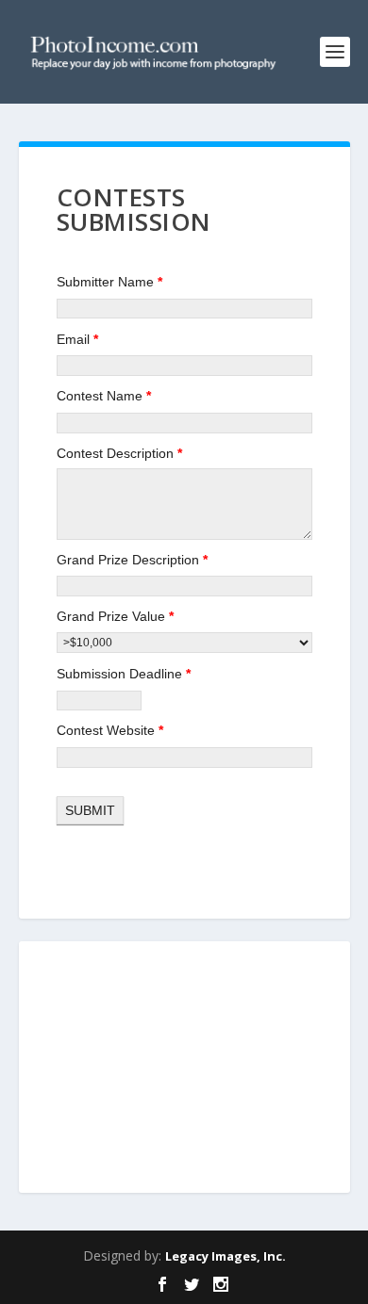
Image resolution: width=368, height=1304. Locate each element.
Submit (90, 810)
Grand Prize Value (115, 616)
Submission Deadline (124, 673)
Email (77, 339)
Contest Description (119, 453)
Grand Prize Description (132, 559)
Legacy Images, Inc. (225, 1255)
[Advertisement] (184, 1068)
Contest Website (110, 730)
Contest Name (104, 395)
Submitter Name (109, 281)
